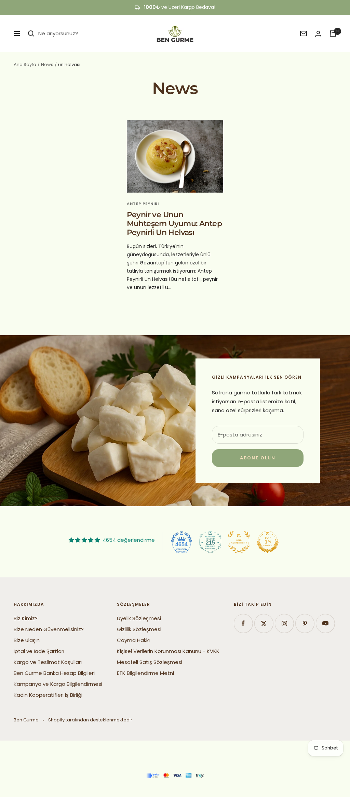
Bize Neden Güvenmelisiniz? (49, 629)
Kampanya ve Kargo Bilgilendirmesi (58, 684)
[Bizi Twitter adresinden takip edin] (263, 623)
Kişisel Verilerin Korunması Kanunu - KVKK (168, 651)
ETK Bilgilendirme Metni (145, 673)
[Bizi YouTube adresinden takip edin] (325, 623)
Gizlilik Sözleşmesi (139, 629)
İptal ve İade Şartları (39, 651)
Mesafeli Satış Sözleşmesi (149, 662)
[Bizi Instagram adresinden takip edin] (284, 623)
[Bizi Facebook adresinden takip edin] (243, 623)
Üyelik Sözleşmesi (139, 618)
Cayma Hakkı (133, 640)
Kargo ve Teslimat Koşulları (48, 662)
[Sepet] (332, 33)
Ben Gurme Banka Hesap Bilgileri (54, 673)
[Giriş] (318, 34)
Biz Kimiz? (26, 618)
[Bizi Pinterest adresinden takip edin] (304, 623)
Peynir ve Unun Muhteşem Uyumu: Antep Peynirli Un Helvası (174, 223)
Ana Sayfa (25, 64)
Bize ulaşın (27, 640)
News (47, 64)
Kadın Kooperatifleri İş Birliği (48, 694)
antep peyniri (143, 203)
